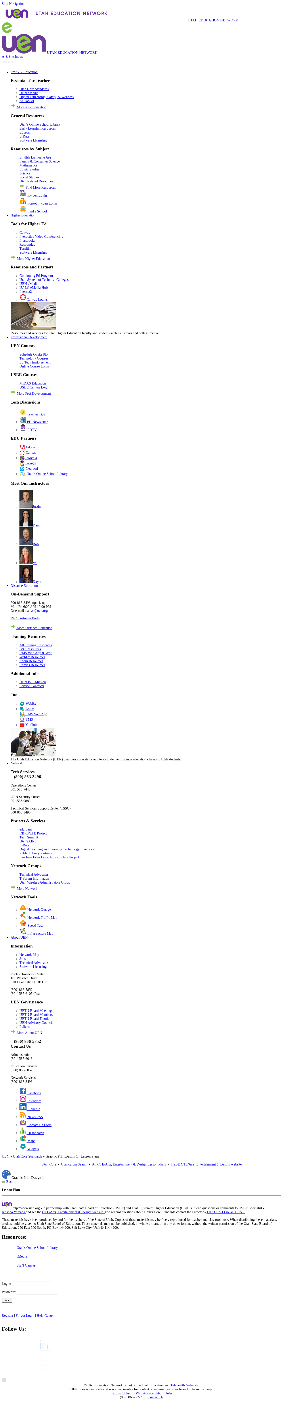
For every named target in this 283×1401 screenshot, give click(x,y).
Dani (36, 525)
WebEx (30, 703)
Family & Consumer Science (39, 161)
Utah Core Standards (34, 89)
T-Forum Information (34, 878)
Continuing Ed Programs (36, 276)
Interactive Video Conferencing (41, 236)
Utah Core (49, 1164)
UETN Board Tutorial (34, 1018)
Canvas (24, 232)
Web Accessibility (148, 1393)
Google (30, 463)
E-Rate (24, 136)
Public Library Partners (35, 853)
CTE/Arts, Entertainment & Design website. (73, 1212)
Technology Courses (33, 358)
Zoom (29, 709)
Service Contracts (31, 686)
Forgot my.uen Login (42, 203)
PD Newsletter (37, 422)
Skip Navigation (13, 4)
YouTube (31, 725)
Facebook (34, 1093)
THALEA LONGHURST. (226, 1212)
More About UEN (29, 1033)
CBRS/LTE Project (33, 833)
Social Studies (29, 177)
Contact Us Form (39, 1125)
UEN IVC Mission (32, 682)
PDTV (32, 430)
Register (8, 1315)
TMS (29, 719)
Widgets (33, 1149)
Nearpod (31, 468)
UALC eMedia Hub (33, 287)
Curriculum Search (74, 1164)
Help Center (45, 1315)
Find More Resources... (41, 187)
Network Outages (39, 909)
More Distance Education (34, 628)
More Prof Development (33, 393)
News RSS (35, 1117)
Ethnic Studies (29, 169)
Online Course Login (34, 366)
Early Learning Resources (37, 128)
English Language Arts (35, 157)
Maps (31, 1141)
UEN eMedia (28, 93)
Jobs (22, 959)
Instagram (34, 1101)
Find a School (37, 211)
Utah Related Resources (36, 181)
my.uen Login (37, 195)
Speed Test (35, 925)
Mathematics (28, 165)
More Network (27, 888)
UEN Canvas (25, 1265)
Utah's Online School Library (40, 124)
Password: (9, 1292)
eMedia (31, 458)
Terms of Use (120, 1393)
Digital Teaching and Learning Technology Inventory (56, 849)
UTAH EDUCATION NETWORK (213, 20)
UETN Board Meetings (35, 1010)
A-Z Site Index (12, 56)
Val (35, 563)
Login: (6, 1284)
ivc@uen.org (39, 610)
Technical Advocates (33, 874)
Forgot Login (25, 1315)
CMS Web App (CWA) (35, 653)
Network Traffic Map (42, 917)
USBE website (206, 1164)
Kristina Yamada (14, 1212)
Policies (24, 1026)
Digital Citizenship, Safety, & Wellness (46, 97)
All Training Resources (35, 645)
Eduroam (25, 132)
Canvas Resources (32, 665)
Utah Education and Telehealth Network (169, 1385)
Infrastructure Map (40, 933)
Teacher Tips (35, 414)
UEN (5, 1156)
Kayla (37, 582)
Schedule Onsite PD (33, 354)
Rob (36, 544)
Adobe (30, 447)
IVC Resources (30, 649)
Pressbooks (27, 240)
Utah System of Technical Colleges (44, 279)
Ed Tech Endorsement (34, 362)
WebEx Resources (32, 657)
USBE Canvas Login (34, 387)
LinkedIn (33, 1109)
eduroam (25, 829)
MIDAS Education (32, 383)
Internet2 (25, 291)
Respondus (27, 244)
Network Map (29, 955)
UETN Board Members (36, 1014)
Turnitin (25, 248)
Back (9, 1181)
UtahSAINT (28, 841)
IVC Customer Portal (25, 618)
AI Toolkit (26, 101)
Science (24, 173)
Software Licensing (33, 140)
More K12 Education (31, 107)
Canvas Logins (37, 299)
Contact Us (155, 1397)
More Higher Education (33, 258)
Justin (37, 506)
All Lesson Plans (129, 1164)
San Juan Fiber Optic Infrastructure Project (49, 857)
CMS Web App (36, 714)
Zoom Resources (31, 661)
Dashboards (35, 1133)
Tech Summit (28, 837)
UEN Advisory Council (36, 1022)
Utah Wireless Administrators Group (44, 882)
